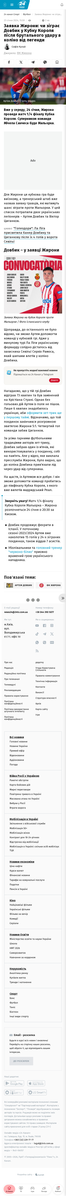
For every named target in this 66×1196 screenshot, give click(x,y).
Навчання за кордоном (22, 957)
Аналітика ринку (19, 973)
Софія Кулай (19, 47)
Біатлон (14, 1011)
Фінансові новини (20, 875)
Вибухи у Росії (17, 803)
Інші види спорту (19, 1016)
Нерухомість (18, 968)
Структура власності (46, 698)
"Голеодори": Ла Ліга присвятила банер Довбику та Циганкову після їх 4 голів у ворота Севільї (31, 234)
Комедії (14, 918)
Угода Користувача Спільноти (45, 669)
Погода (14, 764)
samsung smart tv (37, 1092)
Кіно (13, 900)
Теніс (12, 1007)
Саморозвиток (18, 952)
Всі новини (17, 737)
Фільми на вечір (19, 914)
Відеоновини (17, 755)
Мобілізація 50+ (18, 828)
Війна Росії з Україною (24, 776)
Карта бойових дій (20, 784)
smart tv (14, 1092)
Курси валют (17, 870)
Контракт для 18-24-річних (24, 837)
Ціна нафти (16, 866)
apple (37, 1083)
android (14, 1083)
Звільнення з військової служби (27, 823)
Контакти (40, 687)
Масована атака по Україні (24, 798)
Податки (14, 884)
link (37, 625)
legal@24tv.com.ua (43, 1143)
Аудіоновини (17, 760)
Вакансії (40, 692)
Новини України (19, 746)
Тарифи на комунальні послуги (27, 879)
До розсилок (21, 1061)
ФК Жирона (24, 53)
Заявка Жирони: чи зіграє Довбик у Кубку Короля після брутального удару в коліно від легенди (48, 14)
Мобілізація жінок (20, 832)
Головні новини (18, 741)
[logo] (22, 4)
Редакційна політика (15, 674)
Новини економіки (22, 861)
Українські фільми (20, 909)
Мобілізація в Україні (24, 819)
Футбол (27, 14)
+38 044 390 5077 (45, 612)
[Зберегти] (57, 62)
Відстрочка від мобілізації (24, 842)
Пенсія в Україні (19, 889)
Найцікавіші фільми (21, 904)
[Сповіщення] (62, 5)
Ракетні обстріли (19, 780)
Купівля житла (18, 977)
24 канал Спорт (12, 14)
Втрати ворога (18, 807)
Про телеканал (12, 679)
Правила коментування (48, 676)
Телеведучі (10, 685)
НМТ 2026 (15, 948)
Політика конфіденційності (13, 702)
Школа (13, 943)
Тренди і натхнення (20, 982)
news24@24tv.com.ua (16, 612)
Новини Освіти (19, 934)
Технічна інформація (46, 681)
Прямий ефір (17, 750)
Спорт (13, 993)
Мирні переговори (20, 789)
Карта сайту (42, 709)
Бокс (12, 998)
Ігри (38, 715)
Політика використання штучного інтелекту (16, 710)
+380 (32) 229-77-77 (24, 1140)
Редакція (8, 668)
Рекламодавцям (12, 690)
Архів (38, 704)
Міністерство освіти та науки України (30, 939)
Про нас (8, 662)
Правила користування (16, 696)
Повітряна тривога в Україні (25, 794)
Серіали (14, 923)
